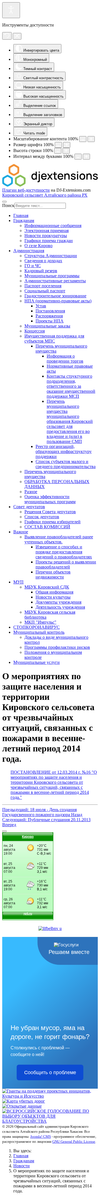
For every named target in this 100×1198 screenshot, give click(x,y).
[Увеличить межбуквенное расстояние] (86, 157)
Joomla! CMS (40, 1136)
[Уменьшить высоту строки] (57, 151)
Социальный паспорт (44, 290)
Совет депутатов (29, 506)
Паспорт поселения (42, 285)
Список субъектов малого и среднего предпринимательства (66, 464)
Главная (20, 215)
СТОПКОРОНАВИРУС (36, 627)
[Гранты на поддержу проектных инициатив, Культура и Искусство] (50, 1096)
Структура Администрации (50, 255)
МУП (18, 582)
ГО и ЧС (32, 265)
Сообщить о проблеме (50, 1072)
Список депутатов (41, 516)
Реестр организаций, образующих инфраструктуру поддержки (64, 451)
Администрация (28, 250)
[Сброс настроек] (7, 36)
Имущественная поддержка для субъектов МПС (54, 338)
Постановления (50, 310)
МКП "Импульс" (40, 622)
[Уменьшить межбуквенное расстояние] (78, 157)
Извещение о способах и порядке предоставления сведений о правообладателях (64, 551)
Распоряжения (49, 316)
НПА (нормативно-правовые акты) (57, 300)
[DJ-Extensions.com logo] (50, 185)
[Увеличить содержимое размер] (91, 139)
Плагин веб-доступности (26, 190)
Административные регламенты (55, 280)
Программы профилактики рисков (57, 647)
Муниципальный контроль (38, 632)
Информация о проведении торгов (65, 358)
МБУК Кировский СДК (46, 587)
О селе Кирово (38, 245)
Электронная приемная (46, 230)
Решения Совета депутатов (50, 511)
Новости (21, 1165)
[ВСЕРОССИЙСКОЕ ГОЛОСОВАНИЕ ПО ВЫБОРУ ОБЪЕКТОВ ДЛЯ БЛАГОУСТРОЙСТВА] (50, 1121)
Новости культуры (53, 597)
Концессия (34, 331)
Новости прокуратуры (45, 235)
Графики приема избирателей (52, 521)
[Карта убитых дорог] (23, 1101)
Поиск (8, 205)
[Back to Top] (4, 831)
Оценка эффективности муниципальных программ (50, 499)
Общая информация (54, 592)
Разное (30, 491)
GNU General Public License (73, 1141)
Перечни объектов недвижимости (53, 574)
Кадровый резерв (40, 270)
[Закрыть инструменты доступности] (17, 36)
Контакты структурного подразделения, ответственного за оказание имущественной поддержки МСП (71, 386)
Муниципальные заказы (47, 326)
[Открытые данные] (22, 1106)
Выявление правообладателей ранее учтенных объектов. (58, 539)
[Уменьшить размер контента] (82, 139)
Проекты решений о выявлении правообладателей (66, 564)
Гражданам (23, 220)
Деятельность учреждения (60, 607)
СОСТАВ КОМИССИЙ (47, 526)
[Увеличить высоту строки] (66, 151)
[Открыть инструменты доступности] (11, 10)
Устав (41, 305)
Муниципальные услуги (36, 662)
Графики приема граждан (48, 240)
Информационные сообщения (52, 225)
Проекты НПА (50, 321)
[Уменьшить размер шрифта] (58, 145)
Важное (20, 531)
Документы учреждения (58, 602)
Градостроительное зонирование (55, 295)
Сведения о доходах (43, 260)
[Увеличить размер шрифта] (66, 145)
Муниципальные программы (51, 275)
